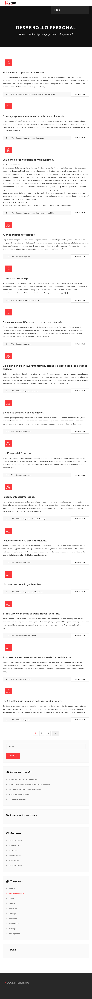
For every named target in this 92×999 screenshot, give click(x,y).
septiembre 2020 (15, 840)
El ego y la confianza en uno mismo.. (23, 412)
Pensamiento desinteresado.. (19, 497)
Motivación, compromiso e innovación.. (24, 72)
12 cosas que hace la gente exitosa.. (23, 584)
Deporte (12, 888)
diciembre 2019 (14, 845)
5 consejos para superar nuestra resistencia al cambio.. (34, 116)
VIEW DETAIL (80, 94)
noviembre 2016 (15, 855)
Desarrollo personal (24, 94)
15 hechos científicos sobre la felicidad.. (25, 540)
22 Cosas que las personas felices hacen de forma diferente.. (37, 657)
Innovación (13, 909)
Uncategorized (14, 934)
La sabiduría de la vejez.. (16, 278)
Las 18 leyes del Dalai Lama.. (18, 453)
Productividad (50, 94)
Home (22, 34)
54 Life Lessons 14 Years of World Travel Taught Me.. (31, 613)
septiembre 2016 (15, 865)
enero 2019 (13, 850)
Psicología (40, 138)
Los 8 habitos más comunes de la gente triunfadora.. (32, 701)
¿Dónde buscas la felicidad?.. (19, 234)
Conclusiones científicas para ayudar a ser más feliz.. (33, 322)
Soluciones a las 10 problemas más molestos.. (28, 159)
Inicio (57, 10)
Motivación (42, 94)
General (34, 138)
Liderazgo (35, 94)
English (34, 592)
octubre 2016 (14, 860)
